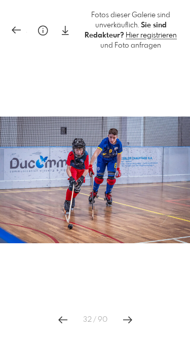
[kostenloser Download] (65, 30)
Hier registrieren (151, 35)
